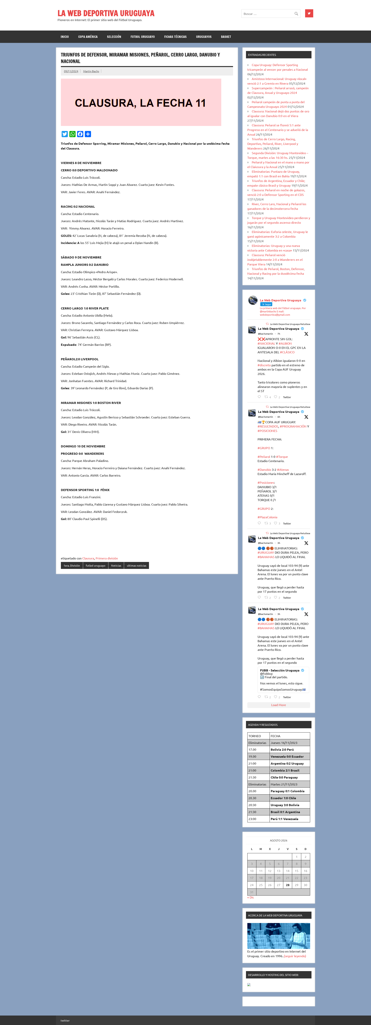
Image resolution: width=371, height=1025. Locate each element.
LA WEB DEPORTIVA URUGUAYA (106, 13)
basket (226, 37)
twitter (65, 1020)
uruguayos (204, 37)
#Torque (282, 456)
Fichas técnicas (175, 37)
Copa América (88, 37)
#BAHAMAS (266, 557)
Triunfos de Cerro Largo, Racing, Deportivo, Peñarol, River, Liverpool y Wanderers (272, 143)
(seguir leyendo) (295, 956)
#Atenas (283, 469)
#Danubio (264, 469)
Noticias (116, 565)
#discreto (264, 365)
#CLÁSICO (287, 352)
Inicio (65, 37)
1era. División (72, 565)
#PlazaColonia (267, 517)
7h (278, 333)
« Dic (250, 897)
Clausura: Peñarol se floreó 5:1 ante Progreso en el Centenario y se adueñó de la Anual (277, 129)
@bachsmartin (265, 333)
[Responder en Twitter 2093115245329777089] (260, 396)
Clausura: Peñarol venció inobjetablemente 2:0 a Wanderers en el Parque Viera (275, 259)
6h (278, 416)
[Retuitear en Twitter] (267, 323)
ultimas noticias (136, 565)
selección (114, 37)
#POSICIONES (267, 431)
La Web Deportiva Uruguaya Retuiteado (291, 324)
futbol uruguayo (143, 37)
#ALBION (285, 343)
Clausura (88, 558)
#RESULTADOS (268, 426)
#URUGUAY (266, 552)
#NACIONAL (266, 343)
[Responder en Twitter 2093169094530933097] (260, 597)
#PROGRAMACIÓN (293, 426)
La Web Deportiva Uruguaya (278, 328)
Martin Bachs (91, 71)
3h (278, 542)
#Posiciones (266, 482)
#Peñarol (264, 456)
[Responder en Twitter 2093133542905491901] (260, 523)
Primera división (107, 558)
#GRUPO (264, 448)
